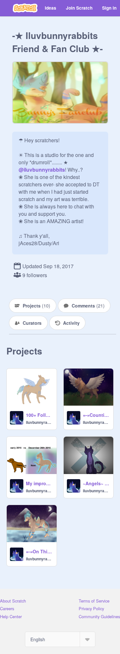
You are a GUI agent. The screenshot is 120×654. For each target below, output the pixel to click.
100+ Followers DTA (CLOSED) (39, 415)
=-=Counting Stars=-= (96, 415)
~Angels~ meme (96, 483)
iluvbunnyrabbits (39, 422)
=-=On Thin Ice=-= (39, 551)
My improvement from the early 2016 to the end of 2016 (39, 483)
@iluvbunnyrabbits (42, 169)
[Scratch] (25, 8)
